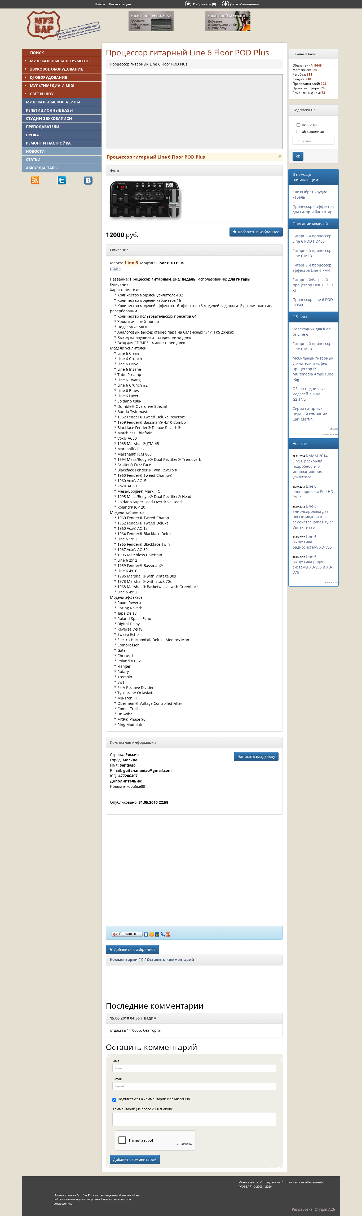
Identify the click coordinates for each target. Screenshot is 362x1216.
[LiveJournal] (163, 933)
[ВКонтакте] (146, 933)
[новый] (279, 156)
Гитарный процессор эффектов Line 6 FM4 (312, 268)
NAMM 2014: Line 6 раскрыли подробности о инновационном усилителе (311, 466)
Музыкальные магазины (53, 101)
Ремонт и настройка (48, 143)
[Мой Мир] (157, 933)
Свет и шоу (42, 93)
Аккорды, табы (42, 167)
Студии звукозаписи (49, 118)
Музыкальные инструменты (60, 60)
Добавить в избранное (258, 231)
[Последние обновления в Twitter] (62, 179)
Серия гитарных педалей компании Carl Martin (310, 414)
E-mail (117, 1079)
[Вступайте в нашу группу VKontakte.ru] (88, 179)
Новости (35, 151)
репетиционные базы (49, 110)
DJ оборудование (48, 77)
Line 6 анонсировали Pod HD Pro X (313, 491)
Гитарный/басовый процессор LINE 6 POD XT (313, 285)
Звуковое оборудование (56, 69)
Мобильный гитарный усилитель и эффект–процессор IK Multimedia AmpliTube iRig (313, 369)
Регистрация (120, 4)
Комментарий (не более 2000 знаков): (142, 1108)
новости (309, 124)
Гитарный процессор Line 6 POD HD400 (312, 238)
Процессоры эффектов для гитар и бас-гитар (313, 209)
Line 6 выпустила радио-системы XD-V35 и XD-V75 (312, 564)
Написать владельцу (256, 756)
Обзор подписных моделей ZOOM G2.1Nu (309, 394)
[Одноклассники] (151, 933)
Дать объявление (244, 4)
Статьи (33, 159)
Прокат (33, 134)
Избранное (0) (204, 4)
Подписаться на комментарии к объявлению (154, 1098)
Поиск (37, 52)
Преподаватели (42, 126)
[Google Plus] (168, 933)
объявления (313, 131)
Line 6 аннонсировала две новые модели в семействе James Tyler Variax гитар (313, 517)
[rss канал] (35, 179)
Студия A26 (325, 1209)
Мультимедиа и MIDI (52, 85)
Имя (115, 1060)
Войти (100, 4)
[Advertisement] (61, 226)
